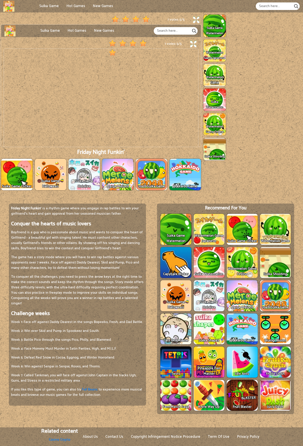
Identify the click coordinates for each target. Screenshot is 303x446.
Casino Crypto (59, 440)
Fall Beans (90, 389)
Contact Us (114, 437)
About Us (90, 437)
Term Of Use (218, 437)
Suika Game (49, 6)
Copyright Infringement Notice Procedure (165, 437)
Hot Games (75, 6)
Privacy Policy (248, 437)
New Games (103, 6)
